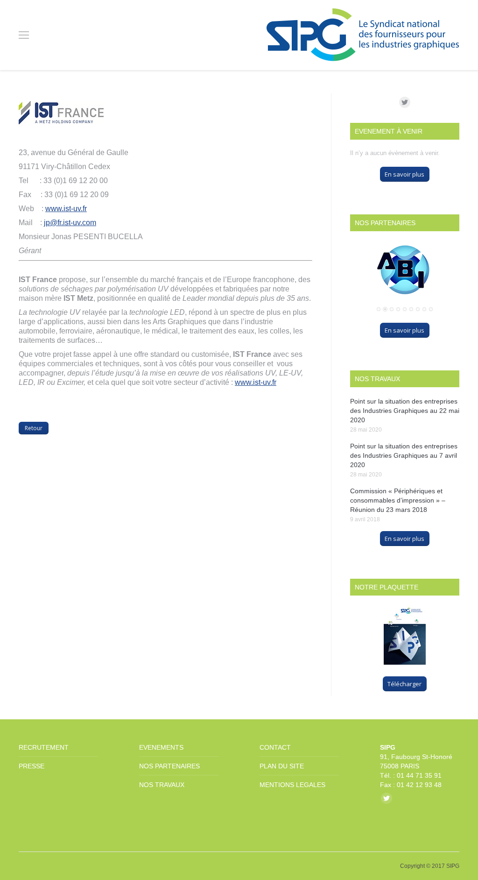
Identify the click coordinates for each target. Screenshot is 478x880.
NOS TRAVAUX (161, 784)
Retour (33, 428)
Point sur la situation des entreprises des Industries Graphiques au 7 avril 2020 (403, 455)
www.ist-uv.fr (66, 209)
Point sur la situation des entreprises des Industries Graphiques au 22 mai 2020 (404, 410)
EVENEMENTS (161, 747)
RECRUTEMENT (44, 747)
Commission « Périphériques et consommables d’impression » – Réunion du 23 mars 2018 (397, 500)
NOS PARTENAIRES (169, 766)
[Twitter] (404, 102)
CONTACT (275, 747)
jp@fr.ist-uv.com (70, 223)
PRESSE (31, 766)
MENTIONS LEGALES (292, 784)
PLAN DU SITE (282, 766)
